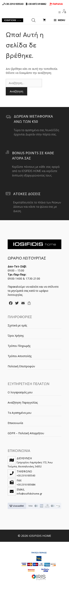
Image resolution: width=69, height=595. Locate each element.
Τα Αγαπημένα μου (19, 413)
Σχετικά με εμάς (17, 325)
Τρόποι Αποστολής (20, 356)
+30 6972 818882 (36, 4)
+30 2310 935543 (14, 4)
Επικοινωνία (15, 423)
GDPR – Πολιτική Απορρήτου (26, 433)
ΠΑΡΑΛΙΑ (57, 4)
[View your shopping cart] (44, 20)
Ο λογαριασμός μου (20, 392)
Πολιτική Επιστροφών (21, 366)
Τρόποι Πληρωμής (19, 346)
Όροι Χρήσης (16, 335)
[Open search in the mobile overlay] (33, 20)
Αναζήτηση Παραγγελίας (23, 402)
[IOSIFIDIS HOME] (12, 20)
